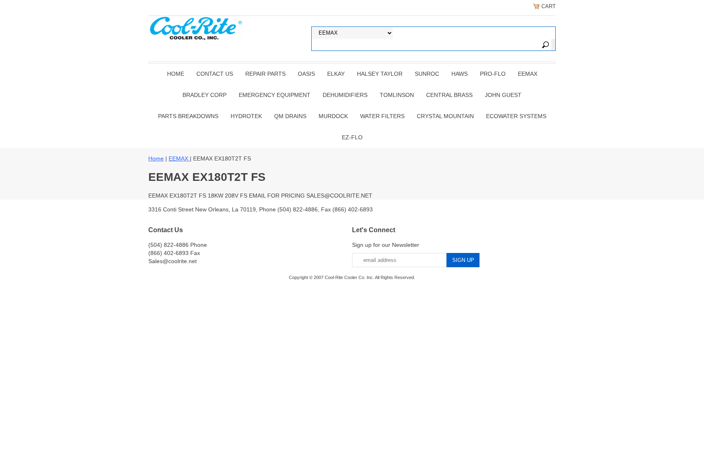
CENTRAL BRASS (449, 95)
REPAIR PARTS (265, 73)
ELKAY (336, 73)
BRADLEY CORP (205, 95)
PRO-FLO (493, 73)
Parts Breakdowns (188, 116)
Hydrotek (246, 116)
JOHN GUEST (503, 95)
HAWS (459, 73)
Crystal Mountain (445, 116)
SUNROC (427, 73)
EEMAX (527, 73)
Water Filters (382, 116)
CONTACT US (214, 73)
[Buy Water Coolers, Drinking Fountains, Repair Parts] (196, 27)
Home (175, 73)
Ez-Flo (352, 137)
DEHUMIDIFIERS (345, 95)
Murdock (333, 116)
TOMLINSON (397, 95)
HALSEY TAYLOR (380, 73)
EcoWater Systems (516, 116)
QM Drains (290, 116)
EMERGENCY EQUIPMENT (274, 95)
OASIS (306, 73)
